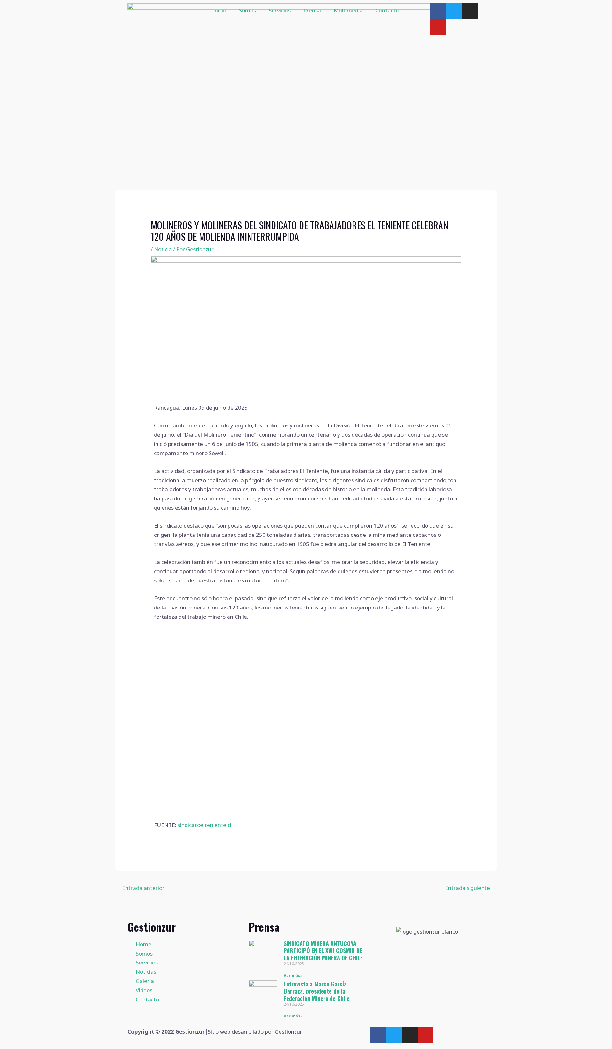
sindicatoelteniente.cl (204, 825)
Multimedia (348, 10)
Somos (247, 10)
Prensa (312, 10)
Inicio (219, 10)
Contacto (387, 10)
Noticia (163, 249)
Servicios (280, 10)
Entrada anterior (139, 887)
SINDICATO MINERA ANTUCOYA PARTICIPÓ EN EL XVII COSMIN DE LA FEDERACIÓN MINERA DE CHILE (323, 950)
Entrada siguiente (471, 887)
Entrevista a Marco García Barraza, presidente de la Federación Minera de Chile (317, 991)
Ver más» (293, 975)
